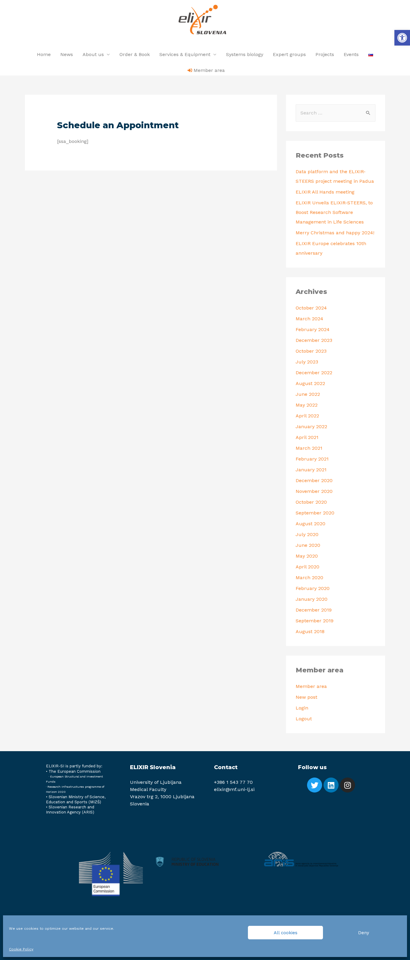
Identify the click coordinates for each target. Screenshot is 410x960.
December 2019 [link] (314, 610)
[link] (402, 38)
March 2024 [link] (309, 318)
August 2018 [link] (310, 631)
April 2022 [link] (307, 416)
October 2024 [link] (311, 308)
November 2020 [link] (314, 491)
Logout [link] (304, 718)
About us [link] (93, 54)
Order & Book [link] (134, 54)
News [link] (66, 54)
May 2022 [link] (307, 405)
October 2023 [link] (311, 351)
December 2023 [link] (314, 340)
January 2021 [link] (311, 470)
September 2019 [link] (314, 621)
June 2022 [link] (308, 394)
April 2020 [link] (307, 567)
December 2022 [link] (314, 372)
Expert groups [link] (289, 54)
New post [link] (306, 697)
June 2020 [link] (308, 545)
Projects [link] (324, 54)
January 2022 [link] (311, 426)
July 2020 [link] (307, 534)
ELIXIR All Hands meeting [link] (325, 192)
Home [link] (44, 54)
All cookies (285, 932)
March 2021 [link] (309, 448)
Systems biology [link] (244, 54)
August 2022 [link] (310, 383)
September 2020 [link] (315, 513)
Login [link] (302, 708)
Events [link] (351, 54)
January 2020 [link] (311, 599)
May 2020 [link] (307, 556)
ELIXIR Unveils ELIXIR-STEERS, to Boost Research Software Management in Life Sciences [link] (334, 212)
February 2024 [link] (313, 329)
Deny (363, 932)
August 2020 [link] (310, 523)
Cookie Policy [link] (21, 949)
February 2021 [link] (312, 459)
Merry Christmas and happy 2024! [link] (335, 233)
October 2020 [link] (311, 502)
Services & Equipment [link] (184, 54)
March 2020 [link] (309, 577)
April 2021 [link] (307, 437)
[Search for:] (335, 113)
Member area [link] (311, 686)
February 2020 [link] (313, 588)
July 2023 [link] (307, 362)
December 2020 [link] (314, 480)
